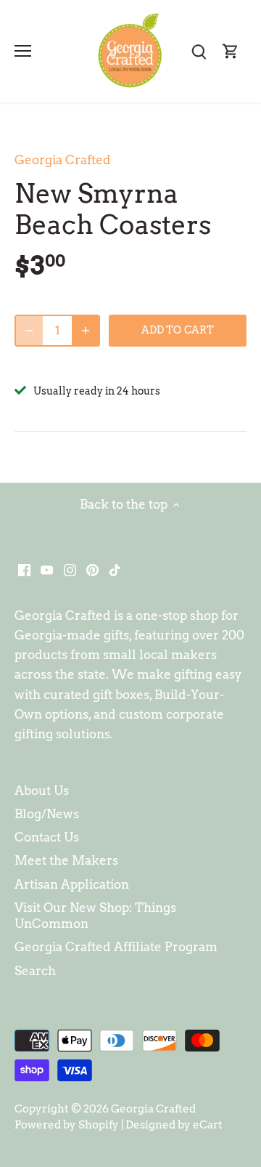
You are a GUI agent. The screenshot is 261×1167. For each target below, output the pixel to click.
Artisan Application (71, 884)
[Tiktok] (115, 569)
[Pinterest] (92, 569)
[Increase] (85, 330)
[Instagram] (70, 569)
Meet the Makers (66, 860)
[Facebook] (24, 569)
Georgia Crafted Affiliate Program (116, 947)
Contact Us (46, 837)
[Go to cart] (230, 51)
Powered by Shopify (66, 1124)
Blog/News (46, 814)
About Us (41, 790)
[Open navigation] (22, 51)
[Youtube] (47, 569)
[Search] (199, 51)
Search (35, 971)
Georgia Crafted (62, 160)
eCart (208, 1124)
